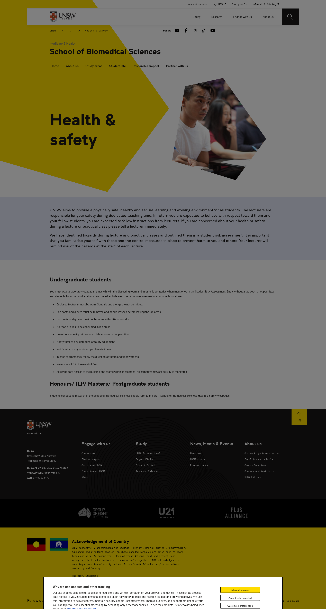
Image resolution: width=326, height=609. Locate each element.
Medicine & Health (63, 43)
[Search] (290, 17)
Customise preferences (240, 605)
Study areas (93, 66)
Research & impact (146, 66)
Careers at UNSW (92, 465)
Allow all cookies (240, 589)
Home (54, 66)
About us (72, 66)
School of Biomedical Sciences (105, 51)
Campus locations (255, 465)
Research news (199, 465)
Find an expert (91, 459)
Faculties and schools (258, 459)
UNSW (53, 30)
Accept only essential (240, 597)
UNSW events (197, 459)
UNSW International (148, 453)
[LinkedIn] (177, 30)
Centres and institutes (259, 471)
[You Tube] (212, 30)
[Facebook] (185, 30)
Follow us (35, 600)
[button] (299, 417)
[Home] (63, 16)
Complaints (292, 600)
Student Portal (145, 465)
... (70, 30)
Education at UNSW (93, 471)
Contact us (88, 453)
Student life (117, 66)
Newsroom (195, 453)
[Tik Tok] (203, 30)
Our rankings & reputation (261, 453)
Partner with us (177, 66)
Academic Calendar (147, 471)
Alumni (86, 477)
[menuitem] (197, 16)
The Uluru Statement (85, 575)
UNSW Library (252, 477)
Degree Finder (144, 459)
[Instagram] (194, 30)
